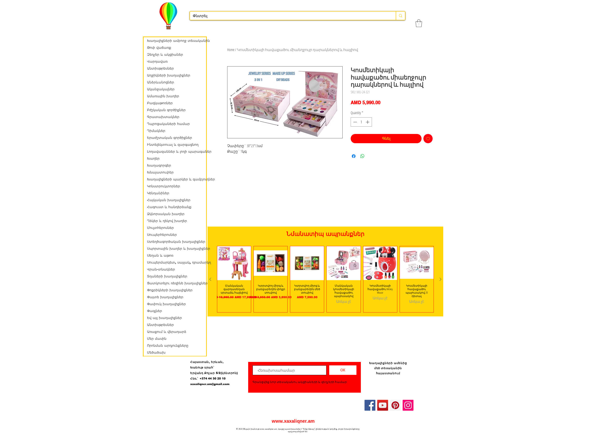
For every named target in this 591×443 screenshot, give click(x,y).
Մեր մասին (156, 338)
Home (230, 49)
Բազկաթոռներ (160, 103)
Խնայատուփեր (160, 172)
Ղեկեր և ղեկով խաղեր (167, 221)
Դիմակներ (156, 131)
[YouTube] (382, 405)
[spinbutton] (361, 122)
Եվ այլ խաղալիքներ (164, 318)
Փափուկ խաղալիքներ (166, 304)
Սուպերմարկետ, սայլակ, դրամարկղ (176, 262)
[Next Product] (440, 279)
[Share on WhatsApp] (362, 156)
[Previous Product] (210, 279)
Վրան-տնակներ (161, 269)
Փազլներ (154, 311)
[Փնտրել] (400, 16)
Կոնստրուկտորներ (163, 186)
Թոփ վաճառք (159, 47)
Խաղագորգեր (159, 165)
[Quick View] (234, 263)
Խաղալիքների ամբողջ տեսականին (176, 40)
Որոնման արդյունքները (167, 345)
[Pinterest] (395, 405)
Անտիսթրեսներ (160, 68)
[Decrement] (354, 122)
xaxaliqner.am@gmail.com (209, 384)
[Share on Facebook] (353, 156)
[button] (419, 23)
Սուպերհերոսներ (162, 235)
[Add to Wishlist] (428, 138)
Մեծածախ (156, 352)
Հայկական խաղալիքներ (168, 200)
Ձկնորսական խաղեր (165, 214)
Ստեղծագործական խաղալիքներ (176, 241)
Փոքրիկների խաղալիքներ (170, 290)
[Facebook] (370, 405)
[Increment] (368, 122)
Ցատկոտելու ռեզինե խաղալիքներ (176, 283)
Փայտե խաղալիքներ (165, 297)
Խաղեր (153, 158)
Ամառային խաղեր (163, 96)
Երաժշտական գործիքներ (169, 138)
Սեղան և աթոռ (160, 255)
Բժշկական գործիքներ (166, 110)
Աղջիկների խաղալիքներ (168, 75)
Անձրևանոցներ (160, 82)
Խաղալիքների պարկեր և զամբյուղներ (176, 179)
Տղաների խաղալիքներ (167, 276)
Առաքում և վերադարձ (166, 332)
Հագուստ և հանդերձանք (169, 207)
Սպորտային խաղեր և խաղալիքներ (176, 248)
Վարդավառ (157, 61)
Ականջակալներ (161, 89)
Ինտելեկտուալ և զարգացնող (173, 144)
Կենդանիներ (158, 193)
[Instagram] (408, 405)
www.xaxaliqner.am (293, 421)
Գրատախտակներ (163, 117)
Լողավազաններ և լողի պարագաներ (176, 151)
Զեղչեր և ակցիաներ (165, 54)
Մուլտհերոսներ (160, 228)
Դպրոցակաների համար (168, 124)
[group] (325, 279)
